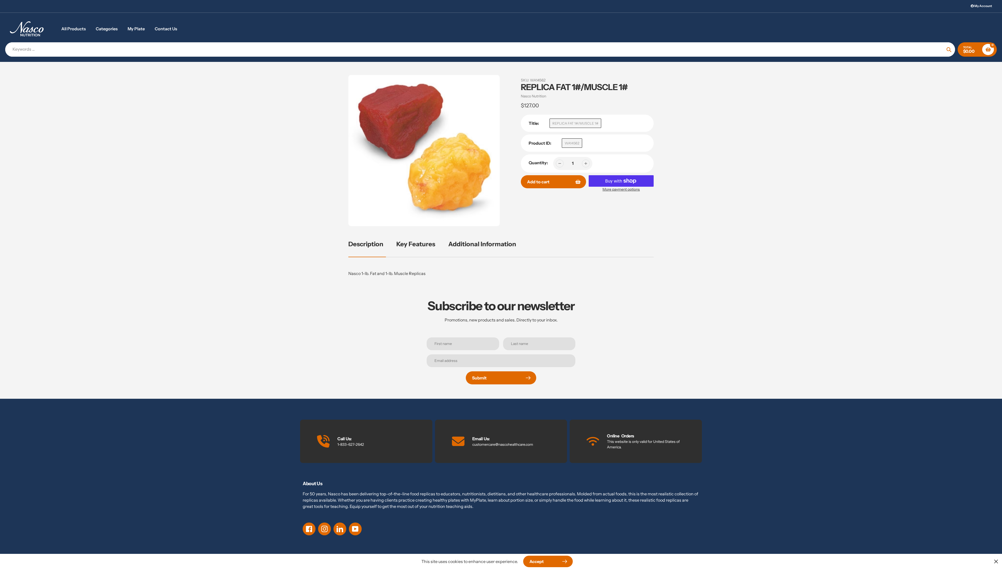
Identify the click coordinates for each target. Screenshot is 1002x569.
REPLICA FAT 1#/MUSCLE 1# (575, 123)
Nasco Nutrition (533, 96)
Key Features (415, 244)
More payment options (621, 189)
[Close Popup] (996, 561)
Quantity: (538, 162)
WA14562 (572, 143)
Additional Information (482, 244)
